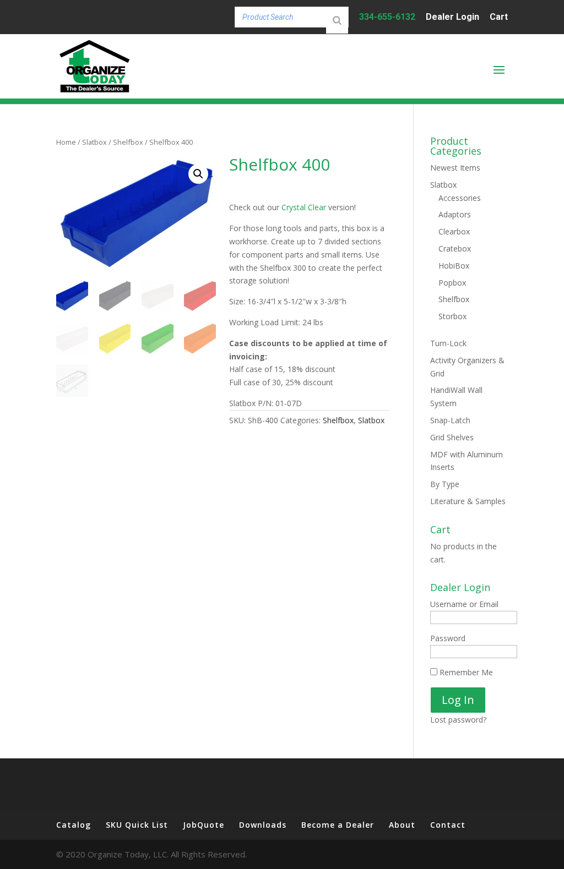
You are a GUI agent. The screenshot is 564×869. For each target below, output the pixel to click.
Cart (499, 17)
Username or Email (464, 604)
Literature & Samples (468, 501)
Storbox (452, 316)
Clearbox (454, 231)
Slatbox (94, 142)
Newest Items (455, 167)
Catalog (73, 824)
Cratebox (454, 248)
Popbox (452, 282)
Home (66, 142)
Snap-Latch (450, 420)
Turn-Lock (448, 343)
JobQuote (203, 824)
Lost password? (458, 719)
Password (447, 638)
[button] (198, 174)
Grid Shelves (452, 437)
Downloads (262, 824)
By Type (444, 484)
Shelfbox (128, 142)
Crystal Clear (303, 207)
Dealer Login (452, 17)
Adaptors (454, 214)
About (402, 824)
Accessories (459, 198)
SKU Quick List (137, 824)
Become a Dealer (337, 824)
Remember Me (465, 672)
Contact (447, 824)
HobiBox (453, 265)
